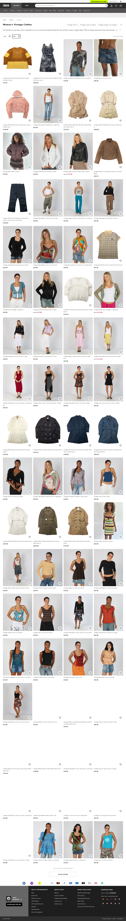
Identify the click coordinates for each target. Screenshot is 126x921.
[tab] (6, 10)
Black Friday (80, 901)
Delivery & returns (36, 898)
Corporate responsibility (60, 898)
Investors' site (58, 901)
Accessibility (120, 918)
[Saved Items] (116, 5)
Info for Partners (81, 904)
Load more (63, 874)
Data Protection (35, 909)
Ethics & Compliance (36, 912)
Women (11, 20)
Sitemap (33, 906)
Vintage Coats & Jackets (88, 25)
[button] (103, 899)
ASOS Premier (35, 901)
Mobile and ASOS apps (83, 893)
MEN (27, 5)
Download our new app (99, 1)
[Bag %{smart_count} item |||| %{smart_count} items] (120, 5)
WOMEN (16, 5)
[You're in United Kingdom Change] (120, 1)
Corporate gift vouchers (83, 898)
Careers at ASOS (59, 895)
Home (4, 20)
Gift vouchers (81, 895)
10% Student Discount (37, 904)
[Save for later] (30, 74)
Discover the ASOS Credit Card (85, 906)
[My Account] (111, 5)
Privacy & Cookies (106, 918)
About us (56, 893)
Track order (34, 895)
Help (32, 893)
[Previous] (65, 24)
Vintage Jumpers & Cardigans (108, 25)
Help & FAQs (113, 1)
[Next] (121, 24)
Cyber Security (58, 904)
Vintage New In (73, 25)
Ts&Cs (114, 918)
